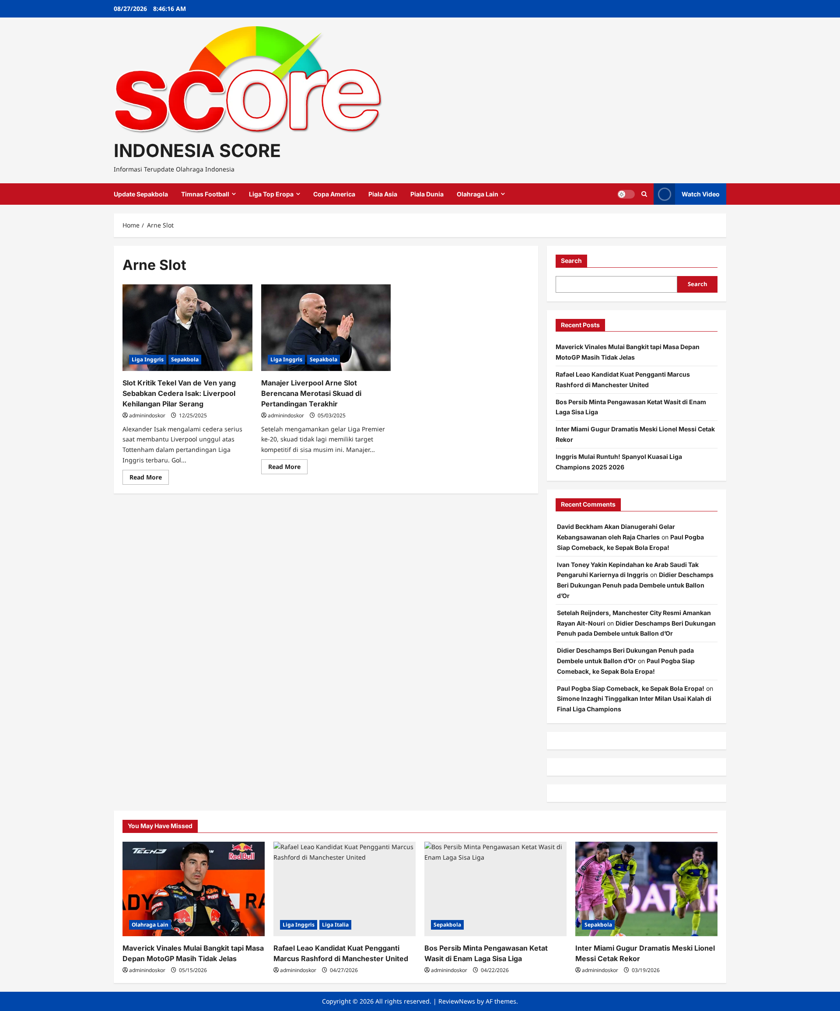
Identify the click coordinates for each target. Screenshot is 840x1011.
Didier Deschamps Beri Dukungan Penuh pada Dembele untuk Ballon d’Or (635, 585)
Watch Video (701, 194)
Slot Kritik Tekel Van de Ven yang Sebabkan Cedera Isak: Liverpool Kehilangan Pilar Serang (179, 393)
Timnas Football (205, 194)
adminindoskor (147, 415)
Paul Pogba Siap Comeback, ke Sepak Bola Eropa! (630, 688)
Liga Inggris (148, 359)
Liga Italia (335, 924)
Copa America (334, 194)
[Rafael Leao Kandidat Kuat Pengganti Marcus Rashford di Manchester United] (344, 889)
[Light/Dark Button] (626, 194)
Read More (149, 478)
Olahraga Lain (477, 194)
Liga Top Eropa (271, 194)
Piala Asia (382, 194)
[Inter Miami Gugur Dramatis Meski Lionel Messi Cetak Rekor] (646, 889)
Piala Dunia (427, 194)
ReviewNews (456, 1001)
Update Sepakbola (141, 194)
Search (571, 260)
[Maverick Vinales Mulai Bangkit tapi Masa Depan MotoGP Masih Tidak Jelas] (193, 889)
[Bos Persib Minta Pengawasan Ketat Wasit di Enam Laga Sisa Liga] (495, 889)
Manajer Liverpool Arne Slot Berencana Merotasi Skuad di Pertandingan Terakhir (311, 393)
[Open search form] (644, 194)
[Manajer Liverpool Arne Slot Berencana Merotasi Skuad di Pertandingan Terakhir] (326, 327)
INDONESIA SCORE (197, 150)
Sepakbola (185, 359)
